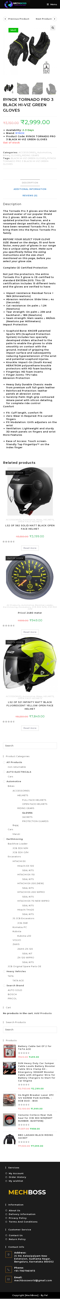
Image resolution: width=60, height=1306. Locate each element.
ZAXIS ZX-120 (25, 949)
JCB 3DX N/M (39, 607)
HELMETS (48, 519)
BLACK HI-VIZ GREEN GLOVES (28, 158)
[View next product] (54, 19)
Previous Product (18, 19)
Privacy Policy (18, 1218)
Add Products (43, 1013)
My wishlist (16, 1181)
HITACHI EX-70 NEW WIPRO (33, 901)
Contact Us (16, 1235)
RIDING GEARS (30, 155)
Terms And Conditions (23, 1221)
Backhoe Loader (44, 605)
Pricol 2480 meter (30, 612)
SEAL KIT (27, 953)
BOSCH (12, 994)
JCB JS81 (22, 923)
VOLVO (17, 940)
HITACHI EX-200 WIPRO (31, 892)
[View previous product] (5, 19)
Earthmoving (10, 607)
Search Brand (15, 985)
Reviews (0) (30, 195)
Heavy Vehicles (16, 971)
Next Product (44, 19)
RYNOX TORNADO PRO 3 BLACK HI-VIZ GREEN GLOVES (29, 161)
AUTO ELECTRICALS (19, 772)
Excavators (25, 607)
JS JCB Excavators (23, 918)
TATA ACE (18, 980)
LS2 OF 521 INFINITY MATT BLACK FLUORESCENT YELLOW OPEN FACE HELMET (30, 705)
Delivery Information (22, 1214)
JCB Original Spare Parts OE (24, 966)
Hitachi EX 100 (25, 866)
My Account (16, 1173)
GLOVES (16, 155)
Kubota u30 (24, 936)
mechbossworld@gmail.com (33, 1280)
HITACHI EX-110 (26, 874)
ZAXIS (16, 944)
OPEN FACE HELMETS (30, 521)
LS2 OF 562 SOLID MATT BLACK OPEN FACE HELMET (30, 527)
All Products (13, 605)
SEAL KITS (28, 870)
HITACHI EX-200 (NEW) (30, 883)
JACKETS (27, 817)
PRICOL (12, 998)
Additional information (30, 189)
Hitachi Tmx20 (25, 909)
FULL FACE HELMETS (34, 800)
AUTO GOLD (15, 990)
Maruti (16, 834)
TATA (11, 976)
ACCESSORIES (27, 152)
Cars (10, 776)
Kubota (17, 931)
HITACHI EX (19, 861)
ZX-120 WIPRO (25, 957)
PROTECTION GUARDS (35, 821)
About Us (14, 1210)
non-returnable (17, 767)
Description (30, 182)
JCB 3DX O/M (20, 852)
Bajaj (16, 825)
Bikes (6, 155)
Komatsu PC (20, 927)
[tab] (30, 183)
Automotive (44, 152)
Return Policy (17, 1239)
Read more (30, 548)
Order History (17, 1177)
